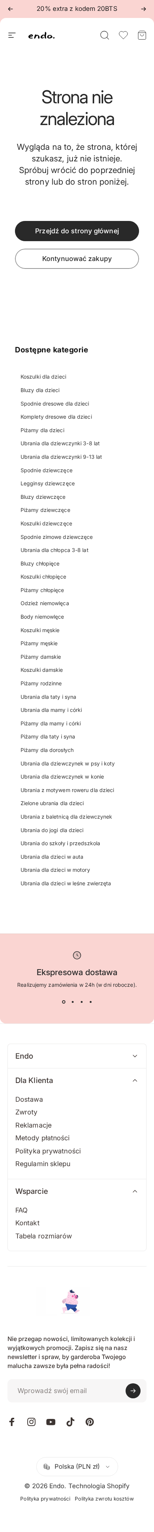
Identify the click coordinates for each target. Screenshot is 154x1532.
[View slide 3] (81, 1002)
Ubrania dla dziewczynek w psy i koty (68, 763)
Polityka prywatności (48, 1151)
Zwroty (26, 1112)
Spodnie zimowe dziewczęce (57, 537)
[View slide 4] (90, 1002)
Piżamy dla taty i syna (48, 736)
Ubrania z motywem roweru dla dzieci (67, 790)
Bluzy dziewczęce (43, 497)
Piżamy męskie (39, 643)
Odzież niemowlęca (45, 603)
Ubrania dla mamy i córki (51, 710)
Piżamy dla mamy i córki (51, 723)
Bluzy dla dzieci (40, 390)
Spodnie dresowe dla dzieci (55, 403)
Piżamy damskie (41, 656)
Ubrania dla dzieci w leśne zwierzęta (66, 883)
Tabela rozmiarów (43, 1236)
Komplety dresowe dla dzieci (56, 416)
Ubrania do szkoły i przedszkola (60, 843)
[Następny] (143, 9)
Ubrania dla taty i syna (48, 697)
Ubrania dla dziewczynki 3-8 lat (60, 443)
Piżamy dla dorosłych (47, 750)
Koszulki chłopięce (43, 576)
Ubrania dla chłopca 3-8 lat (55, 550)
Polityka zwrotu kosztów (104, 1499)
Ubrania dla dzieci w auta (52, 856)
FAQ (21, 1210)
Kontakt (27, 1223)
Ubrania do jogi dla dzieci (52, 830)
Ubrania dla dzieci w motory (55, 870)
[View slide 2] (72, 1002)
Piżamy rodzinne (41, 683)
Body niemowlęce (42, 616)
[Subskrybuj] (133, 1390)
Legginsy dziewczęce (48, 483)
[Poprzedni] (10, 9)
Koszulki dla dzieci (43, 376)
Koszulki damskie (42, 670)
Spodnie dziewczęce (47, 470)
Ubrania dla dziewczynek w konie (62, 776)
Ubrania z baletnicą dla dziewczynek (67, 816)
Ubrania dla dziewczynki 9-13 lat (61, 456)
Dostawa (29, 1099)
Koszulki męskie (40, 630)
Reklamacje (33, 1125)
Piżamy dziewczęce (45, 510)
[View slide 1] (63, 1002)
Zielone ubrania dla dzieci (52, 803)
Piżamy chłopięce (42, 590)
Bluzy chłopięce (40, 563)
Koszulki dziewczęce (46, 523)
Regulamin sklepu (43, 1164)
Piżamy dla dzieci (42, 430)
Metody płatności (42, 1138)
